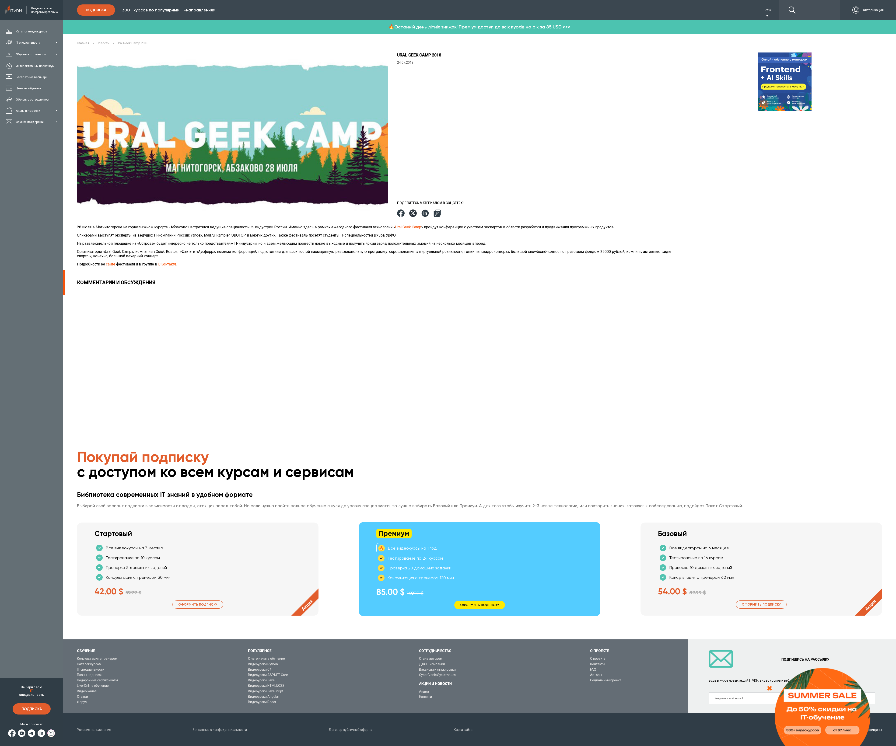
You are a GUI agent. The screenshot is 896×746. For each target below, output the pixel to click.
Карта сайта (463, 730)
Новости (425, 697)
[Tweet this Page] (413, 213)
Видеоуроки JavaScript (265, 691)
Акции (424, 691)
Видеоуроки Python (263, 664)
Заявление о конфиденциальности (220, 730)
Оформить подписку (197, 605)
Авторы (596, 675)
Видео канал (87, 691)
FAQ (593, 669)
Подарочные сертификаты (97, 680)
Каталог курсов (89, 664)
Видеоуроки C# (260, 669)
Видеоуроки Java (261, 680)
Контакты (597, 664)
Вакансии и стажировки (437, 669)
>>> (566, 27)
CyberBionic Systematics (437, 675)
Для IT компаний (432, 664)
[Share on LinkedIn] (425, 213)
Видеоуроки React (262, 702)
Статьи (82, 696)
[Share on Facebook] (401, 213)
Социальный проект (605, 680)
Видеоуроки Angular (263, 696)
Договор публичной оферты (350, 730)
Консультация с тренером (97, 658)
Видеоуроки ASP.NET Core (268, 675)
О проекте (598, 658)
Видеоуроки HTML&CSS (266, 685)
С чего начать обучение (266, 658)
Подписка (31, 709)
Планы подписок (89, 675)
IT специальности (90, 669)
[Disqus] (375, 353)
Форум (82, 702)
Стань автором (430, 658)
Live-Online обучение (93, 685)
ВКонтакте (167, 264)
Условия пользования (94, 730)
